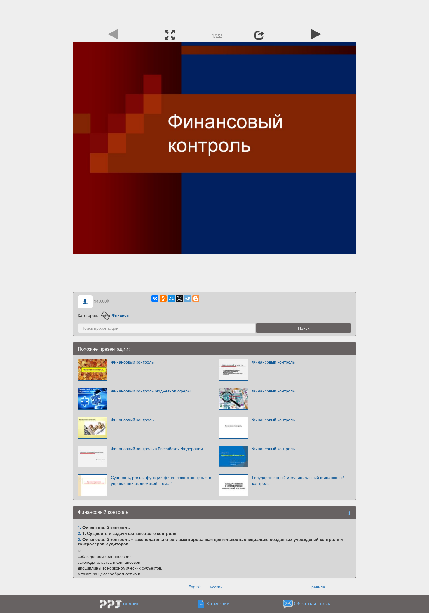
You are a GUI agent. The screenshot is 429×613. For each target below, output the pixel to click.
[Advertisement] (214, 13)
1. (79, 527)
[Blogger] (195, 298)
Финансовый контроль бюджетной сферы (151, 391)
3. (79, 539)
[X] (179, 298)
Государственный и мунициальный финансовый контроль (298, 480)
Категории (218, 603)
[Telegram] (187, 298)
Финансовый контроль (132, 362)
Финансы (120, 315)
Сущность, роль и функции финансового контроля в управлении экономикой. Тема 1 (161, 480)
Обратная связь (312, 603)
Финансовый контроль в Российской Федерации (157, 448)
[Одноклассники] (163, 298)
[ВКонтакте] (154, 298)
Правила (316, 587)
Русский (215, 587)
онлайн (131, 603)
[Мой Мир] (171, 298)
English (195, 587)
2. (79, 533)
